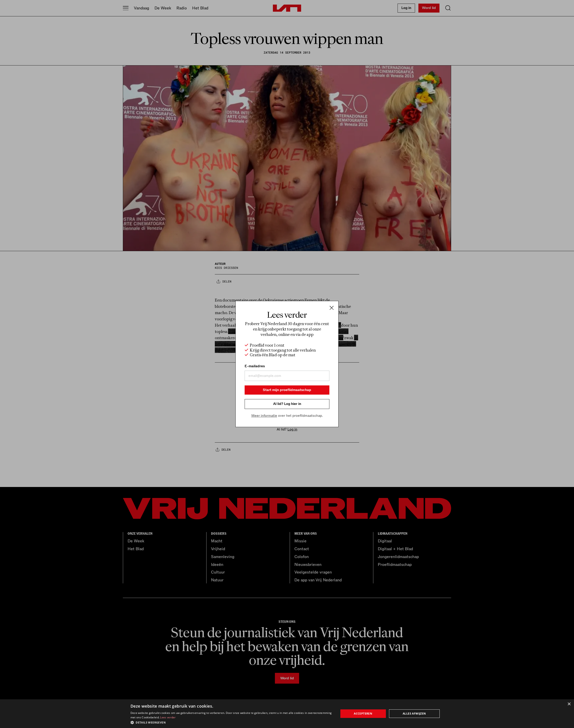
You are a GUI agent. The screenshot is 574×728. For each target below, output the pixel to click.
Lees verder (168, 717)
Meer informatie (264, 415)
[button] (231, 722)
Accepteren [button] (363, 713)
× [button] (569, 704)
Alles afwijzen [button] (414, 713)
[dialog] (287, 713)
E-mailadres (255, 366)
